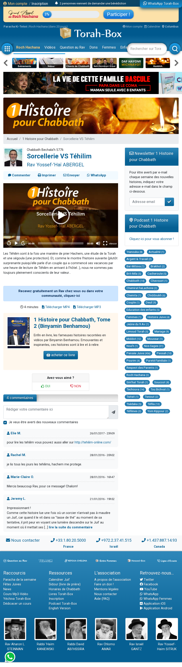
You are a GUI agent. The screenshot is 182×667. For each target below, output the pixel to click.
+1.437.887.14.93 (162, 540)
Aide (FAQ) (102, 599)
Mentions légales (106, 589)
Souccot (161, 382)
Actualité (156, 252)
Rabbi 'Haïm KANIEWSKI (45, 646)
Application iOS (154, 604)
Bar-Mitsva (135, 266)
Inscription (40, 4)
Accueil (12, 139)
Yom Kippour (157, 411)
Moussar (155, 338)
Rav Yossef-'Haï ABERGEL (55, 164)
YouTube (150, 589)
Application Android (157, 608)
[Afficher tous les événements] (56, 3)
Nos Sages (153, 346)
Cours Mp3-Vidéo (15, 594)
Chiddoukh (156, 295)
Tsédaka (134, 404)
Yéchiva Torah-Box (17, 599)
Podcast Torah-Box (63, 604)
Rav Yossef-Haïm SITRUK (167, 646)
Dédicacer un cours (17, 604)
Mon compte (17, 4)
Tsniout (151, 396)
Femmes (109, 47)
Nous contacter (25, 540)
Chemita (134, 295)
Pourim (133, 360)
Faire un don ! (104, 584)
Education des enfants (143, 309)
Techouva (135, 389)
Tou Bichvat (160, 389)
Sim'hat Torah (137, 382)
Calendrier (153, 26)
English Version (60, 608)
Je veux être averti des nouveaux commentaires (43, 422)
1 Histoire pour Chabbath (40, 139)
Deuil (151, 302)
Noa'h (132, 346)
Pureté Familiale (158, 360)
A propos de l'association (112, 580)
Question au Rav (72, 47)
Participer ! (118, 14)
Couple (133, 302)
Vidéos (49, 47)
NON (77, 386)
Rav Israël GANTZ (136, 646)
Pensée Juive (138, 353)
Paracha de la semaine (19, 580)
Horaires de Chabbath (64, 589)
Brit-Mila (134, 273)
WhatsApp (150, 594)
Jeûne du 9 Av (138, 324)
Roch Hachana (28, 47)
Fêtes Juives (12, 584)
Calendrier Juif (59, 580)
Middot (134, 338)
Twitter (148, 580)
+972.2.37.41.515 (116, 540)
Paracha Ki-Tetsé (15, 26)
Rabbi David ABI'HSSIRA (75, 646)
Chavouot (159, 280)
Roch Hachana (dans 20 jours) (48, 26)
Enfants (126, 47)
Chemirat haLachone (142, 288)
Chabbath (135, 280)
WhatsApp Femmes (157, 599)
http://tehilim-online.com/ (93, 442)
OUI (47, 386)
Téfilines (134, 411)
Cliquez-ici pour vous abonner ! (151, 239)
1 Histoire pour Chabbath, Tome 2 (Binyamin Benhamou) (72, 323)
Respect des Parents (142, 367)
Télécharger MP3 (88, 307)
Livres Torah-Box (61, 594)
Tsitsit (132, 396)
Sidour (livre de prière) (65, 584)
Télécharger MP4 (57, 307)
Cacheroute (156, 273)
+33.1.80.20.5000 (71, 540)
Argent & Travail (139, 259)
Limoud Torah (137, 331)
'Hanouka (134, 252)
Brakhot (158, 266)
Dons (93, 47)
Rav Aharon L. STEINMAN (15, 646)
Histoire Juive (159, 317)
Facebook (150, 584)
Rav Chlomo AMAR (106, 646)
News (7, 589)
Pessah (164, 353)
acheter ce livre (62, 355)
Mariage (161, 331)
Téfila (154, 404)
